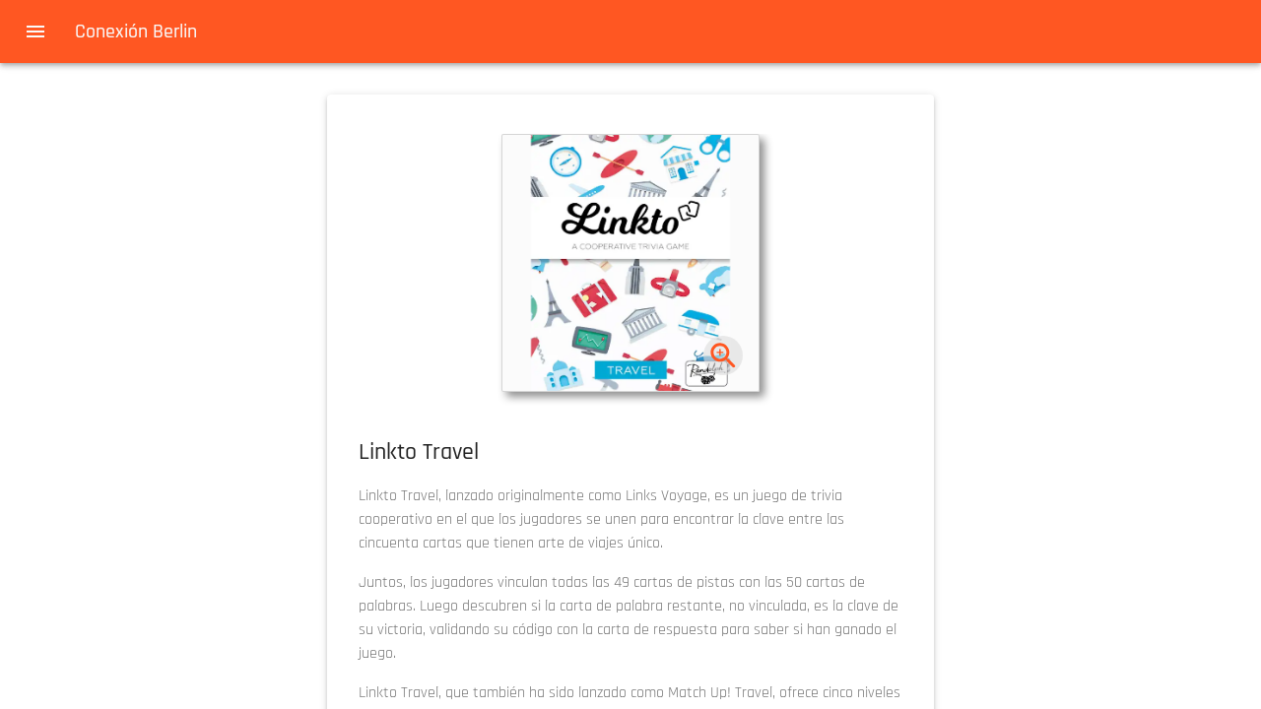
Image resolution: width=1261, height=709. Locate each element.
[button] (630, 263)
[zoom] (724, 356)
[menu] (35, 31)
